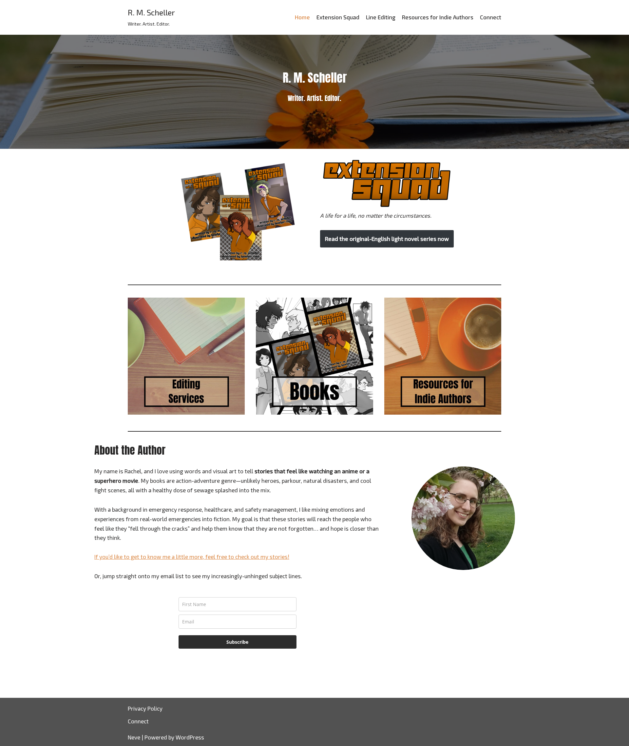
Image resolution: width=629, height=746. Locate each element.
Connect (490, 17)
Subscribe (237, 642)
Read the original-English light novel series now (387, 238)
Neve (134, 737)
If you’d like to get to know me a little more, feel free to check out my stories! (191, 556)
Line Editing (380, 17)
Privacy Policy (145, 708)
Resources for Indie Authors (437, 17)
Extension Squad (337, 17)
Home (302, 17)
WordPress (190, 737)
